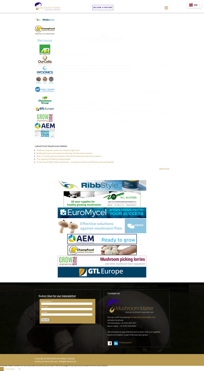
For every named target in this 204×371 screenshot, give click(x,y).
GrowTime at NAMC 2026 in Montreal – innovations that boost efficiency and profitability (75, 162)
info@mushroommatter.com (142, 317)
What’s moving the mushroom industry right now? (58, 150)
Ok (19, 369)
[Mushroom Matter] (48, 6)
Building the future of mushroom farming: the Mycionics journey (64, 153)
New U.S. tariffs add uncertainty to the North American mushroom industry (68, 156)
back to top (164, 168)
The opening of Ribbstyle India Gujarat (53, 159)
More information (8, 369)
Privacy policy (125, 342)
